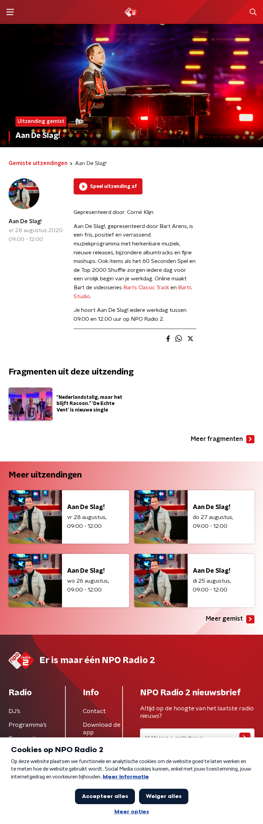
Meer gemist (224, 619)
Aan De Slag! (25, 221)
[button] (10, 12)
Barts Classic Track (146, 287)
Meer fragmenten (217, 439)
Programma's (28, 725)
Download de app (102, 729)
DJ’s (14, 711)
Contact (94, 711)
